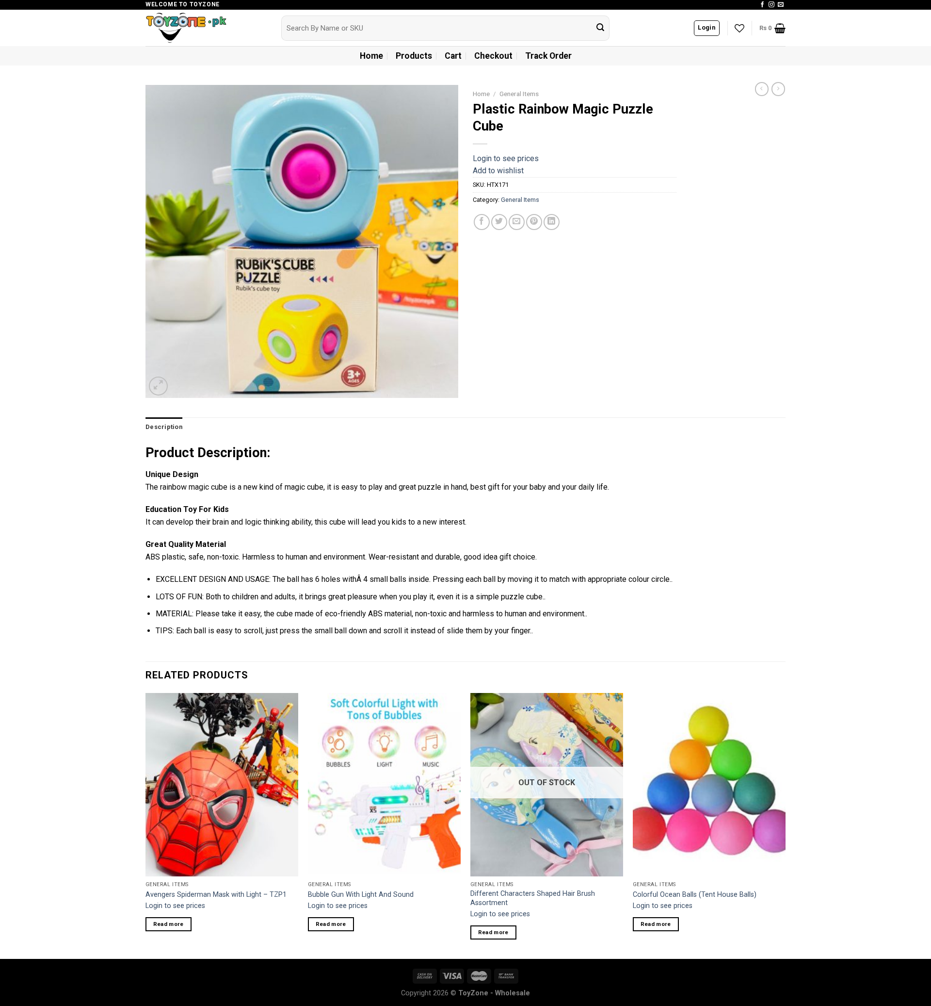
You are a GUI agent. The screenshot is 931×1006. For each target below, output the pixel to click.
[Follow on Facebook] (762, 4)
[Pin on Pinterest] (534, 222)
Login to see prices (506, 158)
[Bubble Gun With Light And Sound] (384, 784)
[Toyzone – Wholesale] (206, 28)
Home (371, 56)
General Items (519, 94)
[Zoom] (158, 386)
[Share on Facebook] (482, 222)
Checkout (493, 56)
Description (163, 426)
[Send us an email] (781, 4)
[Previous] (146, 824)
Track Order (548, 56)
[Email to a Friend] (517, 222)
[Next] (785, 824)
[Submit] (600, 28)
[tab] (163, 427)
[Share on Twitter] (499, 222)
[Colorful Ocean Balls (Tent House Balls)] (709, 784)
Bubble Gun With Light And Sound (361, 895)
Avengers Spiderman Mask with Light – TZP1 (216, 895)
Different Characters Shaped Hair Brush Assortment (532, 898)
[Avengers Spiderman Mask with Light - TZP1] (221, 784)
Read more (168, 924)
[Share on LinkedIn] (552, 222)
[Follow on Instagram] (771, 4)
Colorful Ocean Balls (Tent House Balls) (694, 895)
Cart (453, 56)
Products (414, 56)
